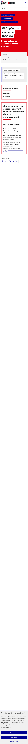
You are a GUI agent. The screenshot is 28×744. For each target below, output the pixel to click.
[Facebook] (17, 161)
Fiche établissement (9, 15)
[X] (13, 161)
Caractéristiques (6, 57)
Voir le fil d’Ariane (5, 8)
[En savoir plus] (5, 77)
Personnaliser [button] (14, 741)
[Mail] (6, 161)
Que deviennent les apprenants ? (10, 59)
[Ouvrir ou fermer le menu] (26, 2)
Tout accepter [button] (14, 733)
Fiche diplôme (7, 18)
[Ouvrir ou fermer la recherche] (23, 2)
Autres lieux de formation (10, 22)
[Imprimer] (2, 161)
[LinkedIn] (9, 161)
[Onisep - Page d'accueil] (11, 3)
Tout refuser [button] (14, 737)
